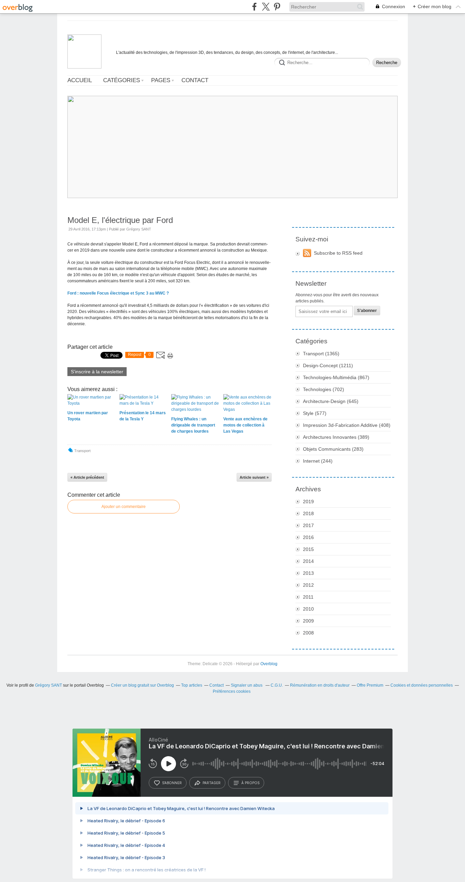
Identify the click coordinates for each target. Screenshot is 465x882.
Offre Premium (370, 685)
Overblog (268, 663)
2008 (308, 633)
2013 (308, 573)
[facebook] (254, 7)
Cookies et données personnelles (421, 685)
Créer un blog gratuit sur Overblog (142, 685)
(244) (318, 461)
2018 (308, 513)
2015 (308, 549)
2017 (308, 525)
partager (212, 783)
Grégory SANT (48, 685)
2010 (308, 609)
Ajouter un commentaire (123, 506)
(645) (330, 401)
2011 (308, 597)
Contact (194, 80)
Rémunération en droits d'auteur (320, 685)
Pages (160, 80)
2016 (308, 537)
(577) (314, 413)
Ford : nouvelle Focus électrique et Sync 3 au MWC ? (118, 293)
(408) (346, 425)
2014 (308, 561)
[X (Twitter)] (265, 7)
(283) (333, 449)
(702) (323, 389)
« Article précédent (87, 477)
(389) (336, 437)
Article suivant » (254, 477)
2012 (308, 585)
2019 (308, 501)
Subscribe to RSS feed (338, 253)
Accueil (79, 80)
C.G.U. (277, 685)
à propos (250, 783)
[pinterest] (277, 7)
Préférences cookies (232, 691)
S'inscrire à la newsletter (97, 371)
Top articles (191, 685)
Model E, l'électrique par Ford (120, 220)
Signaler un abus (247, 685)
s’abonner (172, 783)
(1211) (328, 365)
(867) (336, 377)
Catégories (121, 80)
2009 (308, 621)
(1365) (321, 353)
